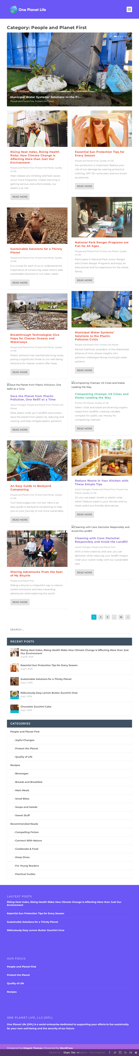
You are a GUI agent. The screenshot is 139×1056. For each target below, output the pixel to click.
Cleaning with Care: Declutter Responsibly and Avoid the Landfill (101, 540)
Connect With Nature (28, 840)
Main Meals (22, 790)
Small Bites (22, 798)
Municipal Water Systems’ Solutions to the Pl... (45, 97)
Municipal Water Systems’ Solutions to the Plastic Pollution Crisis (94, 336)
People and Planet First (22, 101)
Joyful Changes (18, 405)
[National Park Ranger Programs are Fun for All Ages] (102, 217)
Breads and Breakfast (28, 782)
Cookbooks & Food (26, 848)
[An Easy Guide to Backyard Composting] (37, 460)
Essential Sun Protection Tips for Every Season (49, 665)
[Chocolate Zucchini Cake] (14, 709)
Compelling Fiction (27, 832)
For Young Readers (27, 865)
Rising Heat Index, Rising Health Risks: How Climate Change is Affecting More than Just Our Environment (34, 157)
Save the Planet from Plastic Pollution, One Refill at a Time (33, 397)
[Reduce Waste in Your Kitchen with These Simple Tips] (102, 457)
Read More (19, 196)
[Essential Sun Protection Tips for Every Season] (102, 128)
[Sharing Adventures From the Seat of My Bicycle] (37, 548)
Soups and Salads (26, 807)
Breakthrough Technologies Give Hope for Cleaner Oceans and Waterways (34, 338)
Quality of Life (107, 160)
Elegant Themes (32, 1048)
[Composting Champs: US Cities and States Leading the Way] (102, 385)
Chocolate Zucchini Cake (36, 706)
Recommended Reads (24, 823)
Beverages (21, 773)
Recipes (15, 765)
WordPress (66, 1048)
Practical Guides (25, 874)
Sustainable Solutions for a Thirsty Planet (46, 679)
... (114, 617)
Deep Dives (22, 857)
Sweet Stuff (22, 815)
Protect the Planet (44, 101)
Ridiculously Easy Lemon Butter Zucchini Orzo (49, 692)
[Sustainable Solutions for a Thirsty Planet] (37, 225)
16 (121, 617)
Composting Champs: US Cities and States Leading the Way (101, 395)
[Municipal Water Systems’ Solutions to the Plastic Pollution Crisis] (102, 309)
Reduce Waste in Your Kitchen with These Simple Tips (101, 482)
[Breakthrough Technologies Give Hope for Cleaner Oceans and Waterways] (37, 311)
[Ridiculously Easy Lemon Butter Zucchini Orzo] (14, 695)
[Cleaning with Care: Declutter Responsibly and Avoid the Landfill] (102, 529)
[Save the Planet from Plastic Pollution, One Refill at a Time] (37, 387)
